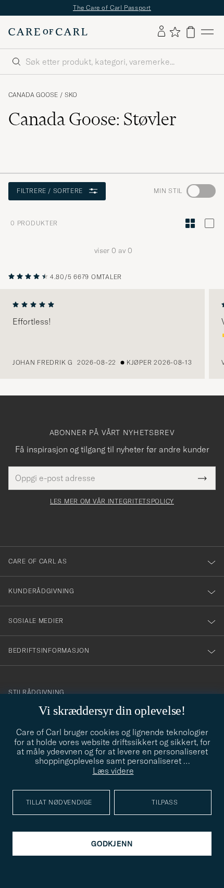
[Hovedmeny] (207, 32)
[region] (112, 334)
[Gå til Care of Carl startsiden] (48, 32)
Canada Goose (33, 95)
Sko (71, 95)
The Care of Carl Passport (112, 7)
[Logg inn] (161, 32)
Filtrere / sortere (50, 191)
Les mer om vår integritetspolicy (112, 501)
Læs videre (113, 770)
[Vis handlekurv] (190, 32)
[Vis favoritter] (174, 32)
